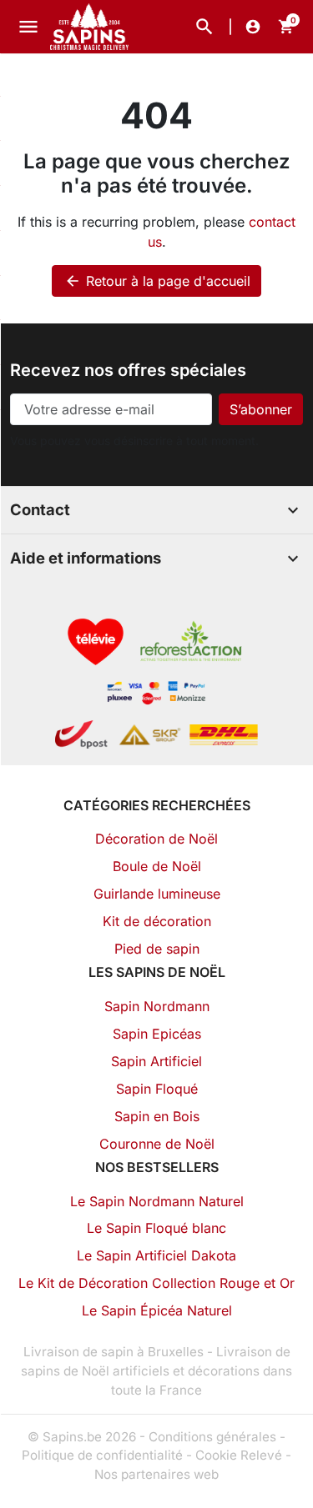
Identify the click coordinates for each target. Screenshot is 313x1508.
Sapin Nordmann (157, 1006)
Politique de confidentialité (102, 1455)
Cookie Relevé (238, 1455)
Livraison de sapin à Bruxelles (113, 1352)
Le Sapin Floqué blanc (156, 1228)
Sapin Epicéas (157, 1033)
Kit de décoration (157, 921)
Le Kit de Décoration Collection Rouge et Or (156, 1283)
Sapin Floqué (157, 1088)
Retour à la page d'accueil (157, 281)
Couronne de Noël (157, 1143)
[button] (204, 27)
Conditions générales (212, 1437)
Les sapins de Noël (156, 972)
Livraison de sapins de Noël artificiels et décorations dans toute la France (156, 1371)
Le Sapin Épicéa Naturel (157, 1310)
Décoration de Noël (156, 838)
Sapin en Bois (156, 1116)
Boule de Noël (157, 866)
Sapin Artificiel (156, 1061)
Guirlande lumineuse (156, 893)
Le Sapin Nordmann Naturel (157, 1201)
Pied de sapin (156, 948)
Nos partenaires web (156, 1474)
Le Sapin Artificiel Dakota (156, 1255)
